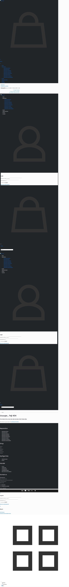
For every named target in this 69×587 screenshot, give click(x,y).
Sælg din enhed (4, 459)
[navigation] (34, 510)
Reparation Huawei (5, 437)
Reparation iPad (4, 432)
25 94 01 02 (3, 484)
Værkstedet (4, 467)
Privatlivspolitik (4, 468)
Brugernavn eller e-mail (4, 498)
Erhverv (3, 460)
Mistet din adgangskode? (4, 504)
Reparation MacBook (5, 434)
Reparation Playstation (6, 436)
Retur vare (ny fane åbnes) (6, 471)
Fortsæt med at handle (4, 513)
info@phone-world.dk (5, 486)
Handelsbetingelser (5, 470)
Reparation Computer (6, 439)
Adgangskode (2, 500)
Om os (3, 466)
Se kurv (9, 513)
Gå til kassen (2, 512)
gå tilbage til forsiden (15, 421)
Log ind (6, 502)
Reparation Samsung (5, 435)
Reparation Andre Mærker (6, 440)
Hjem (3, 412)
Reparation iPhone (5, 431)
